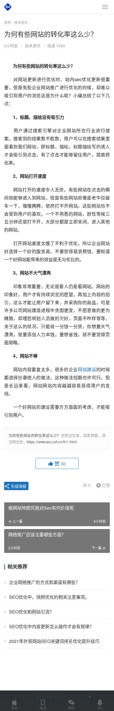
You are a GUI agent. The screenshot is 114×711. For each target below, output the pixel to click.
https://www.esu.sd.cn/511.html (52, 441)
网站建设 (87, 369)
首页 (7, 22)
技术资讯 (32, 45)
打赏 (102, 485)
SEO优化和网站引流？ (31, 611)
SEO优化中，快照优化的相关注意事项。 (49, 597)
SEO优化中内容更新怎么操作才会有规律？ (51, 626)
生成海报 (18, 486)
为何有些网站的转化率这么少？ (35, 435)
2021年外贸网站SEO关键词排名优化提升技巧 (54, 641)
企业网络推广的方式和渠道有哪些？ (44, 582)
